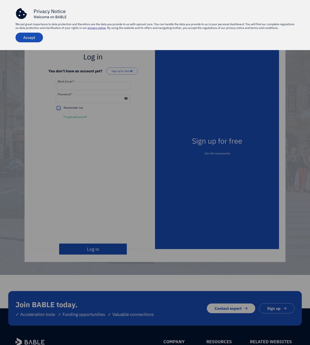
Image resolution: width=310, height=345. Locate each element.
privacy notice (97, 28)
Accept (29, 37)
